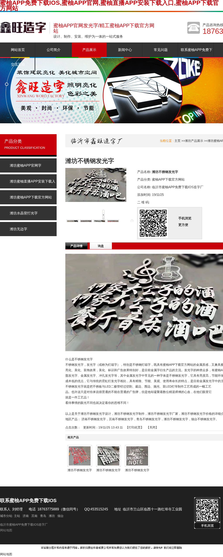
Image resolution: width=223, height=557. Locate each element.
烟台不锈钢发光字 (203, 419)
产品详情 (76, 246)
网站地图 (6, 530)
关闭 (152, 427)
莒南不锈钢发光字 (121, 419)
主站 (16, 516)
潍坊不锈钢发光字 (176, 419)
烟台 (60, 516)
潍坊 (52, 516)
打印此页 (134, 427)
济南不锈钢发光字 (93, 419)
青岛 (43, 516)
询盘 (101, 246)
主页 (177, 140)
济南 (26, 516)
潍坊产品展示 (194, 140)
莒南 (34, 516)
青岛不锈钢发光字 (148, 419)
